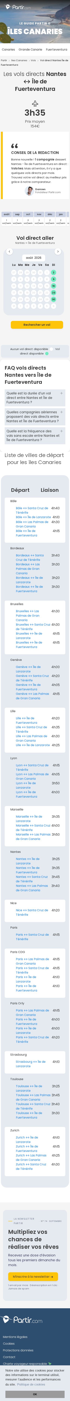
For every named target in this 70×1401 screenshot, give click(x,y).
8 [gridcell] (47, 279)
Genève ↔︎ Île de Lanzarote (28, 669)
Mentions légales (15, 1337)
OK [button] (35, 1394)
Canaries (8, 49)
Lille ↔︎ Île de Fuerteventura (26, 720)
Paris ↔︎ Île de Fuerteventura (26, 988)
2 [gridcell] (53, 272)
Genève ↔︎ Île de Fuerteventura (28, 687)
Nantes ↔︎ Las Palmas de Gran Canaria (32, 888)
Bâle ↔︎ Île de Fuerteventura (26, 533)
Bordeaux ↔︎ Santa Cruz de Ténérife (30, 557)
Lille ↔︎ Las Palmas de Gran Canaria (31, 738)
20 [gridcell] (33, 292)
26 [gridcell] (27, 299)
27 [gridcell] (13, 272)
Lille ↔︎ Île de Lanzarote (33, 745)
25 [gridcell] (20, 299)
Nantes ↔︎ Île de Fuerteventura (28, 870)
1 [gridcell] (46, 272)
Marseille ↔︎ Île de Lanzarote (29, 818)
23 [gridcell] (53, 292)
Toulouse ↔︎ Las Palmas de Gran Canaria (33, 1097)
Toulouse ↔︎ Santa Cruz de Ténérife (33, 1106)
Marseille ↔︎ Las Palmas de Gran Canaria (33, 836)
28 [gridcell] (20, 272)
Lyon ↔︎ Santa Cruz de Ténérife (32, 767)
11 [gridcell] (20, 286)
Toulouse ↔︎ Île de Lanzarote (29, 1088)
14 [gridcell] (40, 286)
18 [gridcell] (20, 292)
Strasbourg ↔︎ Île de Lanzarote (31, 1064)
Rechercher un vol (37, 325)
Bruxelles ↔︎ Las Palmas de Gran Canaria (27, 615)
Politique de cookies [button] (31, 1384)
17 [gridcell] (14, 292)
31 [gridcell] (40, 272)
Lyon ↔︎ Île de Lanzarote (26, 785)
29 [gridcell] (27, 272)
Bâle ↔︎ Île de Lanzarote (33, 517)
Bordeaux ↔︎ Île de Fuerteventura (29, 589)
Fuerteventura (56, 49)
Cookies (9, 1343)
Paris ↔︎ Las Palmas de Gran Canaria (32, 961)
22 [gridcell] (46, 292)
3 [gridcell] (14, 279)
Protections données (18, 1350)
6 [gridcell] (33, 279)
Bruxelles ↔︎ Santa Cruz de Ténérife (33, 626)
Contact (9, 1357)
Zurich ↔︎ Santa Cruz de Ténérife (31, 1166)
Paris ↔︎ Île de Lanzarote (26, 979)
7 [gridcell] (40, 279)
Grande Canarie (30, 49)
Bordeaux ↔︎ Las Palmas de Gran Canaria (28, 568)
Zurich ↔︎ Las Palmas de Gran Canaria (31, 1157)
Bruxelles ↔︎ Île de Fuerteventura (29, 644)
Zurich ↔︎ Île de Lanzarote (27, 1139)
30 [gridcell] (33, 272)
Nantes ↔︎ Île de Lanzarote (28, 861)
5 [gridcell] (27, 279)
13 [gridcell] (33, 286)
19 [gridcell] (27, 292)
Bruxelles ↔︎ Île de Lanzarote (29, 635)
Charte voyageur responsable (25, 1364)
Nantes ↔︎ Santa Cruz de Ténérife (32, 879)
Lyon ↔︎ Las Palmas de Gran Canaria (32, 776)
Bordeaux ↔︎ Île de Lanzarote (29, 580)
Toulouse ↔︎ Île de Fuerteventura (29, 1115)
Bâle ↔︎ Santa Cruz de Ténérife (32, 510)
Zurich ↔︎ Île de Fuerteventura (27, 1148)
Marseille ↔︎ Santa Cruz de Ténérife (33, 827)
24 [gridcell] (13, 299)
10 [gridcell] (14, 286)
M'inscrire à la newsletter (31, 1277)
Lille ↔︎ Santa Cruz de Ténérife (31, 729)
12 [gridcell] (27, 286)
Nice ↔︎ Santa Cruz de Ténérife (32, 912)
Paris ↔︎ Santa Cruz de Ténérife (32, 937)
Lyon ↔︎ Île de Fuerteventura (26, 794)
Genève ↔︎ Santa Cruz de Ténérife (32, 678)
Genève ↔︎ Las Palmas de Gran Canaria (32, 696)
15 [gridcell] (47, 286)
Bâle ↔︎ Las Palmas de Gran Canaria (32, 524)
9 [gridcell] (53, 279)
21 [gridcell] (40, 292)
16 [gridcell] (53, 286)
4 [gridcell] (20, 279)
